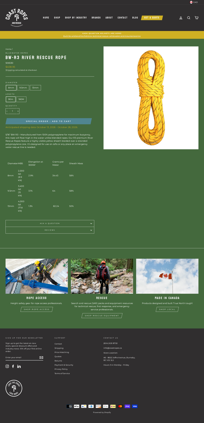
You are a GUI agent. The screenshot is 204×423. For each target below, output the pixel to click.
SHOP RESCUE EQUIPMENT (102, 316)
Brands (96, 18)
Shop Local (167, 309)
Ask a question (50, 223)
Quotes (58, 356)
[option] (102, 34)
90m (10, 99)
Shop (57, 18)
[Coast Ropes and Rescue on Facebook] (13, 366)
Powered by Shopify (102, 412)
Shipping (10, 70)
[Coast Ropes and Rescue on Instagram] (7, 366)
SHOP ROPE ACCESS (37, 309)
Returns (58, 361)
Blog (135, 18)
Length (10, 94)
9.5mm (23, 87)
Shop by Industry (76, 18)
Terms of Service (62, 373)
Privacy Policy (61, 369)
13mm (35, 87)
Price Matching (62, 352)
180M (21, 99)
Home (46, 18)
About (109, 18)
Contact (123, 18)
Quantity (11, 106)
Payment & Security (64, 365)
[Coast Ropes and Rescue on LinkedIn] (19, 366)
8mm (11, 87)
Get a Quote (152, 18)
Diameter (11, 83)
